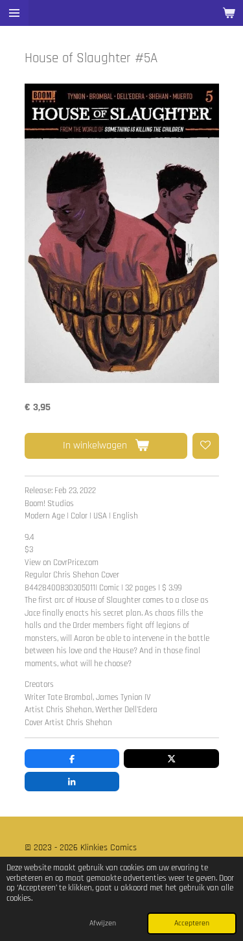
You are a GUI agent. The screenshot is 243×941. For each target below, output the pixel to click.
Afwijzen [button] (102, 923)
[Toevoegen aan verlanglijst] (205, 446)
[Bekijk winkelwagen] (228, 13)
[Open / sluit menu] (14, 13)
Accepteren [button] (191, 923)
